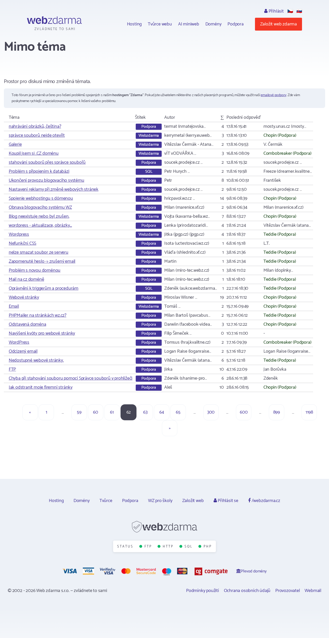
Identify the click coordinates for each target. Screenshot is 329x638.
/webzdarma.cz (265, 501)
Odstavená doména (27, 324)
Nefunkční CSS (22, 243)
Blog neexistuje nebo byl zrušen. (39, 216)
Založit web (193, 501)
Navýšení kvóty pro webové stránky (42, 333)
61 (112, 412)
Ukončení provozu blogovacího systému (46, 180)
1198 (309, 412)
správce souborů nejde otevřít (37, 135)
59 (79, 412)
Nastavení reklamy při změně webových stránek (53, 189)
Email (14, 306)
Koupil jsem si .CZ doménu (34, 153)
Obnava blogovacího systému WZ (40, 207)
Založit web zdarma (278, 24)
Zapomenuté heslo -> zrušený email (42, 261)
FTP (12, 369)
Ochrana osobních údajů (247, 591)
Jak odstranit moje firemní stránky (40, 387)
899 (276, 412)
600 (244, 412)
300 (211, 412)
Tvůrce (105, 501)
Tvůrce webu (160, 24)
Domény (213, 24)
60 (95, 412)
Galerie (15, 144)
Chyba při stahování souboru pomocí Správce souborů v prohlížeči (70, 378)
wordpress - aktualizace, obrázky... (40, 225)
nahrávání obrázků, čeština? (35, 126)
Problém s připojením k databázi (39, 171)
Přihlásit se (227, 501)
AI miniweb (188, 24)
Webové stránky (24, 297)
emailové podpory (273, 95)
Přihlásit (276, 11)
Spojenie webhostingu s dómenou (41, 198)
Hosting (134, 24)
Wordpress (19, 234)
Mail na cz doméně (26, 279)
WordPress (19, 342)
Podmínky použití (202, 591)
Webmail (313, 591)
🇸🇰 (299, 11)
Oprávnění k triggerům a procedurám (43, 288)
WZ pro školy (160, 501)
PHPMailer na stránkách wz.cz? (37, 315)
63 (145, 412)
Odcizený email (23, 351)
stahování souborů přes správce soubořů (47, 162)
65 (178, 412)
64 (161, 412)
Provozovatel (287, 591)
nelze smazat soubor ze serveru (38, 252)
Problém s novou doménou (34, 270)
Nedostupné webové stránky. (36, 360)
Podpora (235, 24)
